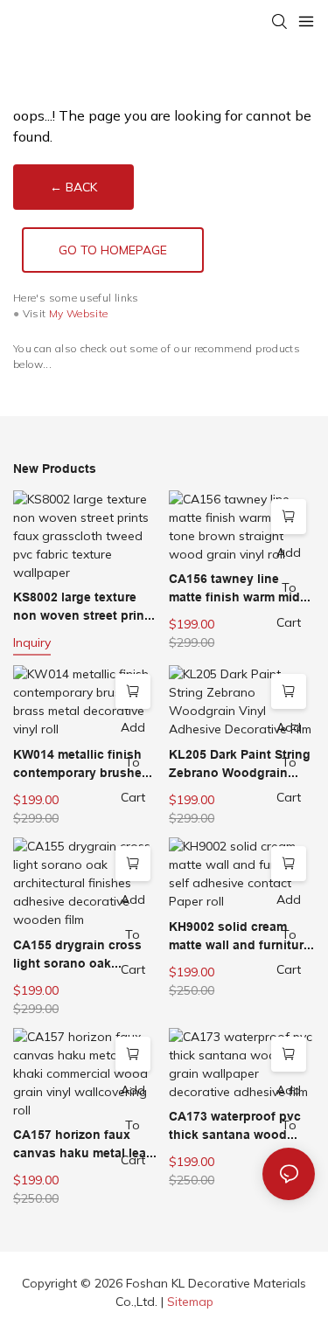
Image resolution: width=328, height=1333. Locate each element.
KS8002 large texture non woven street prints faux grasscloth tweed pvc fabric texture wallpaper (84, 607)
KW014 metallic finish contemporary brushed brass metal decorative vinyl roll (81, 764)
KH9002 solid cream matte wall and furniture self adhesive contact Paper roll (240, 937)
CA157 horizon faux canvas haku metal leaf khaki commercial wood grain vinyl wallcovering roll (84, 1145)
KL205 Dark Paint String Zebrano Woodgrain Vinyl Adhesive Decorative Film (240, 764)
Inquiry (32, 642)
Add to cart (288, 587)
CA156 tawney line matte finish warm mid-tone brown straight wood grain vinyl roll (236, 589)
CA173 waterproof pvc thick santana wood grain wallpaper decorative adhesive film (235, 1126)
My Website (78, 313)
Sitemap (190, 1301)
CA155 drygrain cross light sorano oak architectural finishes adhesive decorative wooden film (77, 955)
